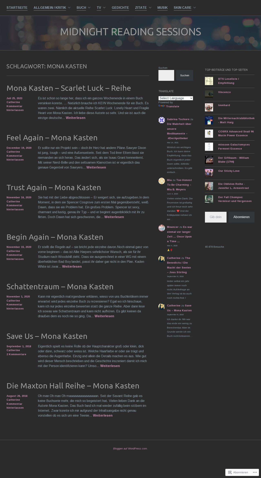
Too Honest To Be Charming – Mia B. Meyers (179, 185)
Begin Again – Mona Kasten (55, 237)
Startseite (17, 7)
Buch (81, 7)
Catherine (13, 102)
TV (99, 7)
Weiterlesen (75, 118)
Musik (162, 7)
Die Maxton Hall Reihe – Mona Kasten (73, 385)
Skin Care (182, 7)
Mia (169, 180)
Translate (172, 106)
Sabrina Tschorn (178, 119)
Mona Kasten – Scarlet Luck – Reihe (69, 88)
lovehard (224, 105)
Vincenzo (224, 92)
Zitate (141, 7)
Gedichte (120, 7)
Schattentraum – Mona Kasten (60, 286)
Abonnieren (241, 217)
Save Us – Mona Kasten (47, 336)
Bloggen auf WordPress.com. (130, 448)
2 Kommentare (16, 354)
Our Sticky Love (229, 170)
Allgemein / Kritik (50, 7)
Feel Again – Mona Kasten (52, 137)
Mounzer (173, 226)
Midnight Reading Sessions (130, 31)
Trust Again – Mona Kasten (54, 187)
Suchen (162, 67)
